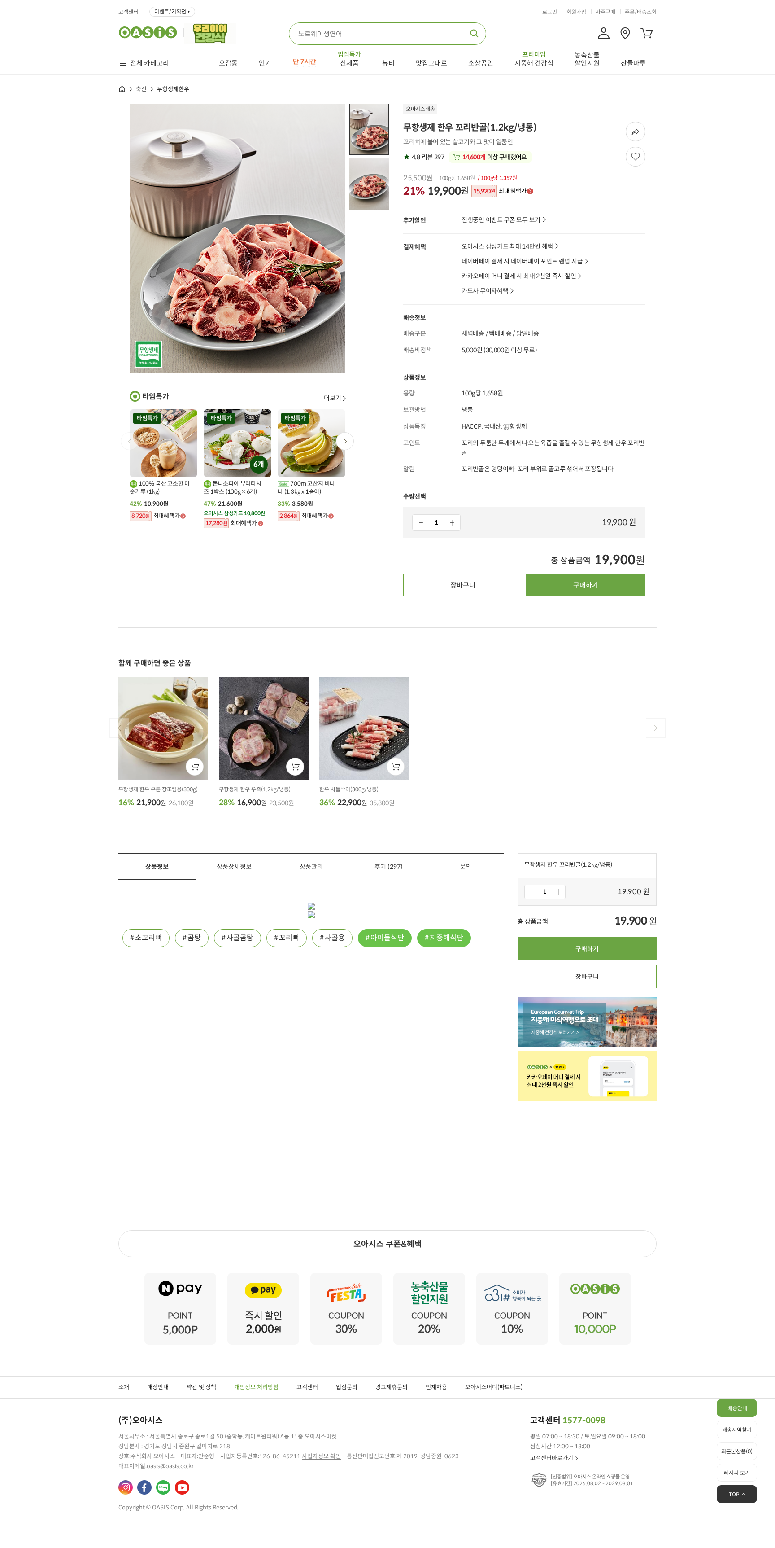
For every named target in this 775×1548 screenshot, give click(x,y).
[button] (345, 441)
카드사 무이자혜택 (485, 291)
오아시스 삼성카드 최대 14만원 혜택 (507, 246)
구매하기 (585, 585)
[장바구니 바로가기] (647, 33)
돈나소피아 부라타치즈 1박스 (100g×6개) (232, 488)
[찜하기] (635, 157)
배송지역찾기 (737, 1429)
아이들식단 (387, 938)
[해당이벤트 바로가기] (180, 1276)
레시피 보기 (737, 1472)
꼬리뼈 (289, 938)
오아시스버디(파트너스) (493, 1387)
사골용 (335, 938)
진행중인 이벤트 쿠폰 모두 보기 (501, 220)
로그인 (549, 12)
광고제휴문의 (391, 1387)
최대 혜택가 (499, 191)
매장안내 (158, 1387)
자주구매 (605, 12)
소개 (123, 1387)
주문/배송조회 (641, 12)
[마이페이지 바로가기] (604, 33)
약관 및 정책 (201, 1387)
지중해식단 (446, 938)
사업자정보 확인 (321, 1456)
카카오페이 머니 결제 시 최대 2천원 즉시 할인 (519, 276)
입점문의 (346, 1387)
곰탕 (194, 938)
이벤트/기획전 (170, 11)
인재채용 (436, 1387)
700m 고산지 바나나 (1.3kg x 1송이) (306, 488)
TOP (734, 1494)
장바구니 (462, 585)
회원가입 (576, 12)
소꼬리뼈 (148, 938)
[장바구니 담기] (195, 767)
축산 (141, 89)
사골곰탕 (239, 938)
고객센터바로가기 (551, 1458)
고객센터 (128, 12)
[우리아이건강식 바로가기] (212, 32)
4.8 (427, 157)
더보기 (332, 398)
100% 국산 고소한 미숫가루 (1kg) (160, 488)
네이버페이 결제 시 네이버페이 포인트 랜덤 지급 (522, 261)
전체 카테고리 (149, 63)
